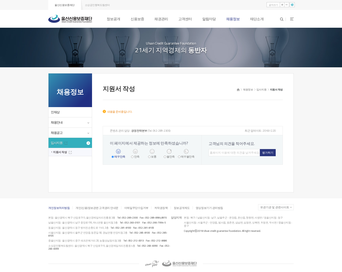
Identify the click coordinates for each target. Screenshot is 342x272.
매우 (119, 156)
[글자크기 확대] (282, 4)
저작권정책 (161, 208)
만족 (137, 156)
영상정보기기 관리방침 (209, 208)
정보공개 (113, 19)
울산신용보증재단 (64, 5)
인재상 (55, 112)
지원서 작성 (60, 152)
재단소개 (256, 19)
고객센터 (185, 19)
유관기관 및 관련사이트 (274, 207)
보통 (153, 156)
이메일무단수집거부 (136, 208)
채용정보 (233, 19)
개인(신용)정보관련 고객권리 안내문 (97, 208)
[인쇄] (292, 4)
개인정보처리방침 (59, 208)
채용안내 (57, 122)
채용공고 (57, 132)
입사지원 (57, 142)
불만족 (171, 156)
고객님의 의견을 (232, 143)
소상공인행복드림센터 (97, 5)
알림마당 (209, 19)
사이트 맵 (290, 18)
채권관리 (161, 19)
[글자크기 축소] (286, 4)
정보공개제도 (182, 208)
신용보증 (137, 19)
